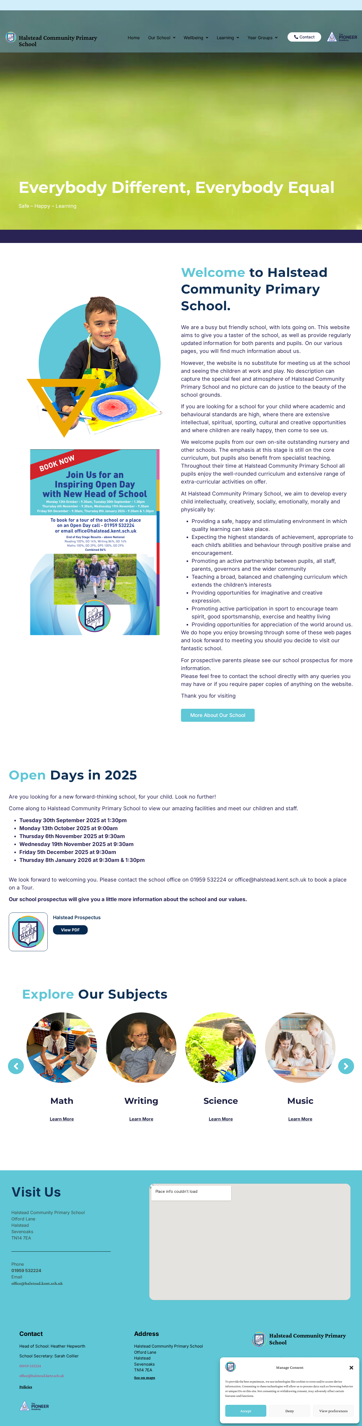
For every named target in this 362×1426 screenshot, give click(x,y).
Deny (289, 1411)
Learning (225, 37)
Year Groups (260, 37)
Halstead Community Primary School (58, 40)
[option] (181, 1062)
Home (134, 37)
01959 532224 (30, 1366)
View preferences (333, 1411)
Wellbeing (193, 37)
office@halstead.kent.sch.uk (41, 1376)
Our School (159, 37)
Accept (245, 1411)
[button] (351, 1367)
